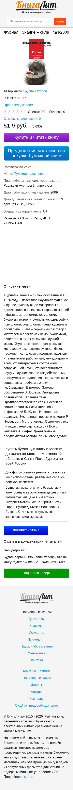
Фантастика (36, 653)
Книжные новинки (36, 671)
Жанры (36, 685)
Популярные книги (37, 678)
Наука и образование (36, 646)
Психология (36, 639)
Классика (36, 625)
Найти (60, 21)
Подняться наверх (36, 573)
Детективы (37, 619)
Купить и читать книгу (36, 137)
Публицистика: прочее (30, 173)
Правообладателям (18, 105)
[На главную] (36, 7)
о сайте (27, 776)
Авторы (36, 691)
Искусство (36, 632)
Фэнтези (36, 660)
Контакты (37, 698)
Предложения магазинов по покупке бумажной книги (36, 153)
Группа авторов (35, 91)
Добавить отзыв (26, 530)
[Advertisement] (36, 255)
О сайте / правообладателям (36, 705)
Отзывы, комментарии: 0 (22, 118)
